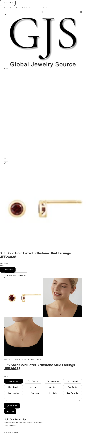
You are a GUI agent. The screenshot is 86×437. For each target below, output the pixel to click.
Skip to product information (16, 275)
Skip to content (8, 3)
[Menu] (43, 12)
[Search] (5, 15)
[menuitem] (6, 69)
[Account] (5, 161)
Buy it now (10, 411)
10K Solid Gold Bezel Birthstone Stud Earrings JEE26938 (23, 359)
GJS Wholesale (13, 432)
